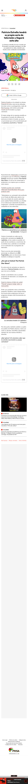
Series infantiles (22, 440)
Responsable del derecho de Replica (14, 743)
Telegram (19, 84)
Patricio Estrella (6, 102)
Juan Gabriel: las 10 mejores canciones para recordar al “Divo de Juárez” (13, 425)
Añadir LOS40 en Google (15, 95)
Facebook (8, 84)
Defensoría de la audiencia (14, 741)
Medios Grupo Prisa (14, 753)
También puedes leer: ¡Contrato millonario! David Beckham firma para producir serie (12, 189)
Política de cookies (13, 740)
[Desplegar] (14, 775)
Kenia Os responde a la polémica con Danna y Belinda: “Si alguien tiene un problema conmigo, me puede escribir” (13, 433)
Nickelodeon (15, 175)
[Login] (25, 10)
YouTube (9, 726)
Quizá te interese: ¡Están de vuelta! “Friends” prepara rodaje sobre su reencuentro (12, 284)
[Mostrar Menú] (2, 10)
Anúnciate (20, 744)
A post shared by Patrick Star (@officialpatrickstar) (15, 160)
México (3, 15)
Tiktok (6, 726)
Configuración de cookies (10, 744)
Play (26, 781)
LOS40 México (14, 10)
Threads (22, 726)
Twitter (12, 84)
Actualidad (12, 28)
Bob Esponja (5, 108)
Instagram (12, 726)
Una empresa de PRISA (14, 750)
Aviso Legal (4, 740)
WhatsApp (15, 84)
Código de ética (22, 740)
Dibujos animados (13, 440)
